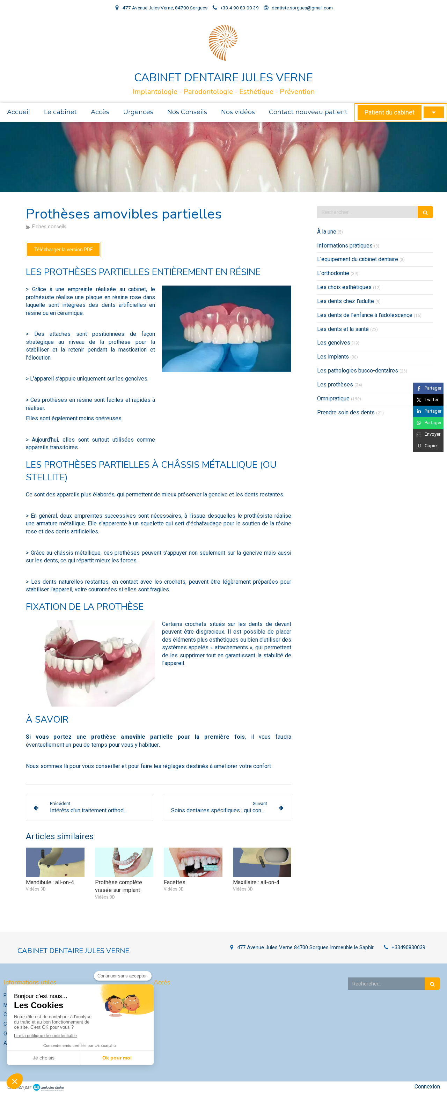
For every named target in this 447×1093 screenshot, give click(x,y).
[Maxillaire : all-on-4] (262, 862)
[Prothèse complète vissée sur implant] (124, 862)
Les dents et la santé (343, 329)
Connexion (427, 1086)
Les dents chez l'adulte (345, 301)
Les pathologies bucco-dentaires (357, 370)
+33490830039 (408, 947)
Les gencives (333, 342)
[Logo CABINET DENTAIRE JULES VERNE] (223, 60)
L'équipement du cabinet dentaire (357, 259)
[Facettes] (193, 862)
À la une (326, 231)
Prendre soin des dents (346, 412)
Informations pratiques (345, 245)
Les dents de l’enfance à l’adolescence (364, 315)
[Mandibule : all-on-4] (55, 862)
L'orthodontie (333, 273)
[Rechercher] (425, 212)
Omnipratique (333, 398)
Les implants (333, 356)
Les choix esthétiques (344, 287)
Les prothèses (335, 384)
